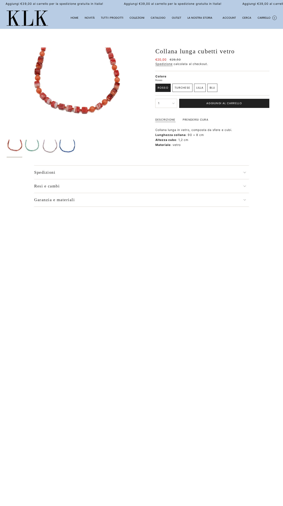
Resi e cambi (47, 186)
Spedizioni (44, 172)
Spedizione (164, 64)
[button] (137, 18)
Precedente (6, 92)
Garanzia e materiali (54, 199)
